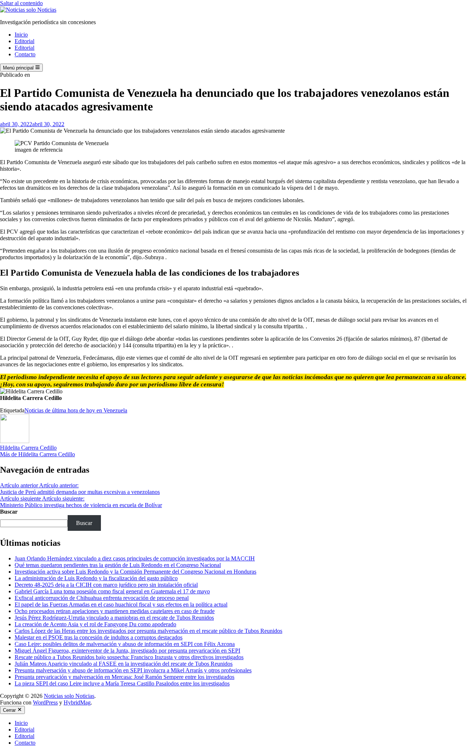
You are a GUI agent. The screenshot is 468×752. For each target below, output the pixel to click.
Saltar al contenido (21, 3)
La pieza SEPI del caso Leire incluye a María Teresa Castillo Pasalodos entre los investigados (122, 683)
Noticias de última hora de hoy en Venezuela (75, 410)
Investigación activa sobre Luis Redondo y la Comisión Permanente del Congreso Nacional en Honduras (135, 571)
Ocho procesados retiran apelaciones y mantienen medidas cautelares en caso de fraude (115, 611)
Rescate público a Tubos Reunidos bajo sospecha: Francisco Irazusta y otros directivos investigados (129, 657)
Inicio (21, 34)
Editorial (24, 41)
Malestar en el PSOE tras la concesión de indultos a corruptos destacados (98, 637)
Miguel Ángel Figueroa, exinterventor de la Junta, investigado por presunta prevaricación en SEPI (127, 650)
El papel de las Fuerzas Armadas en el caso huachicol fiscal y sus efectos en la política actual (121, 604)
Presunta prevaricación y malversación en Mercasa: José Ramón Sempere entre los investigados (124, 677)
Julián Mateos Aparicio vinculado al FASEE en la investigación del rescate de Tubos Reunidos (124, 664)
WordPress (45, 702)
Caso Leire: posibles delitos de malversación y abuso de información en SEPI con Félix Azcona (125, 644)
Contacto (25, 54)
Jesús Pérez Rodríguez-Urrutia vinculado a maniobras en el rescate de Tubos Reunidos (114, 618)
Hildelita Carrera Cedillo (28, 448)
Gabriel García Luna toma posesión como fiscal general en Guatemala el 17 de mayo (112, 591)
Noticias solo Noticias (69, 696)
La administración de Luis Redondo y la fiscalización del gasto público (96, 578)
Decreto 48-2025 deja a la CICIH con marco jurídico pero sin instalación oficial (106, 585)
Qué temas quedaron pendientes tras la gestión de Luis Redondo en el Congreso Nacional (118, 565)
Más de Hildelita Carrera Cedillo (37, 454)
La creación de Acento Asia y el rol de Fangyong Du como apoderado (95, 624)
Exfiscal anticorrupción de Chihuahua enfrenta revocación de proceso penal (102, 598)
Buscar (9, 512)
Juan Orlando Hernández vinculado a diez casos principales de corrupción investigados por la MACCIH (135, 558)
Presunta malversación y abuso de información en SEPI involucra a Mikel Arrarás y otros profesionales (133, 670)
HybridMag (77, 702)
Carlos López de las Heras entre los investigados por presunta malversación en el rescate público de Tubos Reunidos (148, 631)
